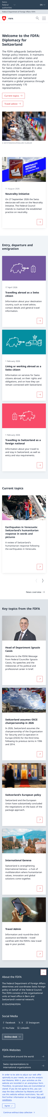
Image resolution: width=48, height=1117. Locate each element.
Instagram (34, 1022)
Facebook (10, 1022)
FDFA (10, 18)
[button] (43, 972)
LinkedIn (25, 1027)
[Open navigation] (44, 18)
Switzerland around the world (18, 1056)
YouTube (10, 1027)
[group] (24, 534)
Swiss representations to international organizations (17, 1066)
